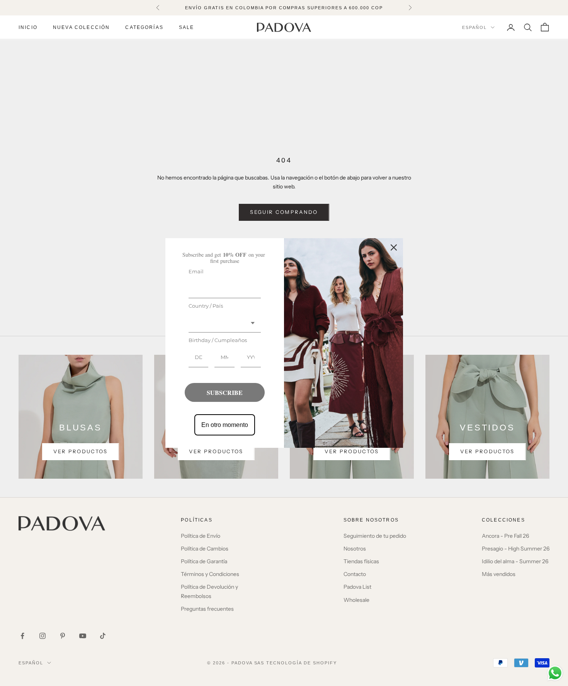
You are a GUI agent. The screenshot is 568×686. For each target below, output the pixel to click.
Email (196, 271)
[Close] (393, 247)
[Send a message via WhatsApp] (555, 673)
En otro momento (224, 425)
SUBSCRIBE (225, 392)
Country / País (206, 306)
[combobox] (225, 323)
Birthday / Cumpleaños (218, 340)
